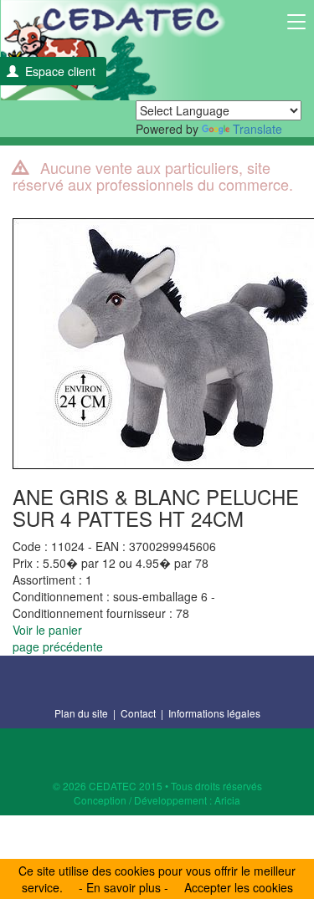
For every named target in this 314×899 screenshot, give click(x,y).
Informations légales (214, 713)
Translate (257, 128)
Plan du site (81, 713)
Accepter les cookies (238, 887)
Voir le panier (47, 629)
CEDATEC (113, 50)
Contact (138, 713)
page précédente (58, 646)
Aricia (227, 800)
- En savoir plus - (123, 887)
